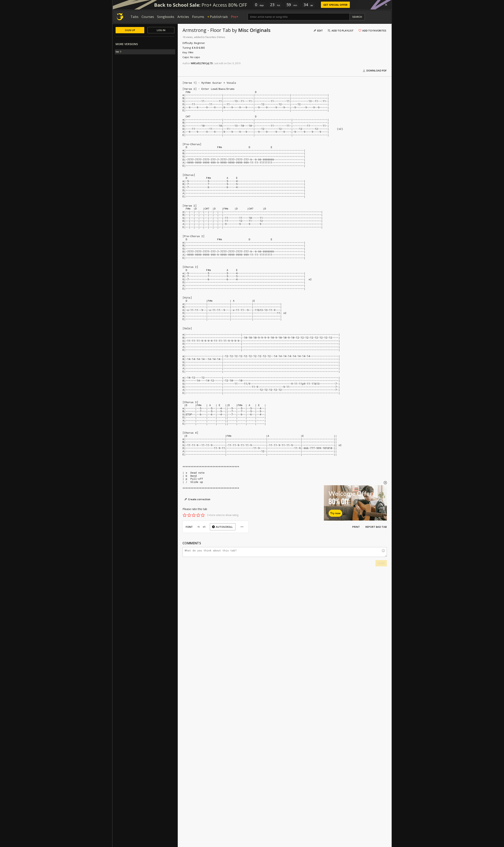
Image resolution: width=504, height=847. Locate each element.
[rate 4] (198, 515)
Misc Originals (254, 30)
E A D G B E (198, 47)
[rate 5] (202, 515)
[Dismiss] (386, 5)
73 (211, 63)
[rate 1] (184, 515)
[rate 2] (189, 515)
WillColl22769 (198, 63)
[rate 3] (193, 515)
